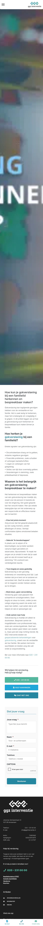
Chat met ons (22, 695)
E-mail (10, 746)
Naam (10, 737)
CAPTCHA (11, 764)
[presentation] (22, 769)
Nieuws (9, 905)
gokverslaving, (11, 640)
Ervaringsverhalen (13, 898)
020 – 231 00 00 (22, 680)
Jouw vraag (12, 720)
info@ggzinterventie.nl (28, 830)
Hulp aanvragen (22, 688)
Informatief (11, 901)
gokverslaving (14, 437)
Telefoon (11, 755)
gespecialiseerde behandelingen (18, 637)
